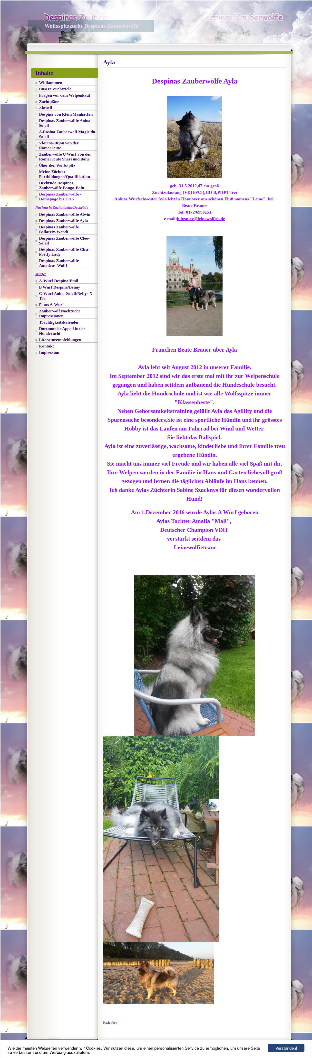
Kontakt (46, 346)
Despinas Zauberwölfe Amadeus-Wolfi (59, 263)
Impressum (49, 352)
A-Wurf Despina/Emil (58, 281)
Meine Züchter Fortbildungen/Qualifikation (64, 174)
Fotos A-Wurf (51, 304)
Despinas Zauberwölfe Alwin (64, 214)
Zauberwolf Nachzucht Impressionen (59, 313)
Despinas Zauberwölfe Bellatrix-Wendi (59, 229)
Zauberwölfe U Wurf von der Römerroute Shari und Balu (65, 156)
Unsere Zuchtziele (55, 89)
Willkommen (50, 82)
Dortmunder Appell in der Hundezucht (62, 331)
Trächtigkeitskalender (59, 322)
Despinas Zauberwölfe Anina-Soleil (65, 123)
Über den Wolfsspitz (57, 165)
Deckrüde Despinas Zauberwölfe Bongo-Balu (61, 185)
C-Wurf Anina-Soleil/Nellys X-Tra (66, 296)
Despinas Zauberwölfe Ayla (63, 220)
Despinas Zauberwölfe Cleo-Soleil (64, 240)
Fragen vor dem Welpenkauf (64, 95)
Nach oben (110, 1022)
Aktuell (45, 108)
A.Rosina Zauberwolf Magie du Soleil (67, 134)
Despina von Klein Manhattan (66, 114)
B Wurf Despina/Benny (59, 287)
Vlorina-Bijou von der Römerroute (59, 145)
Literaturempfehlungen (60, 339)
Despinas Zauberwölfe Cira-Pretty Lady (64, 252)
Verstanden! (286, 1048)
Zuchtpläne (49, 101)
